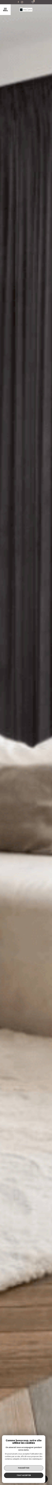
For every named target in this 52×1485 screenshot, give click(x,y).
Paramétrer (23, 1468)
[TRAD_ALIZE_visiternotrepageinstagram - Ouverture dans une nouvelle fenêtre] (22, 2)
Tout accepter (24, 1475)
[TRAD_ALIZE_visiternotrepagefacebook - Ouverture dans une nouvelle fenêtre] (18, 2)
